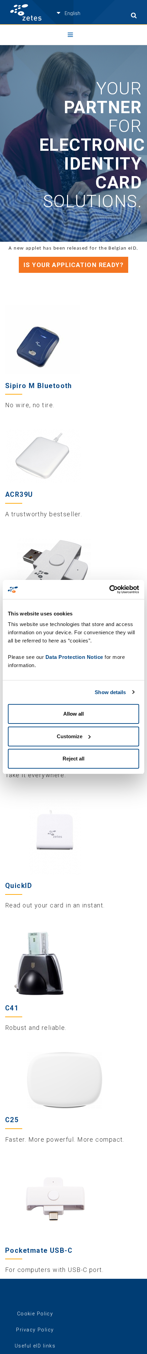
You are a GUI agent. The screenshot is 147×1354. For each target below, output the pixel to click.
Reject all (73, 758)
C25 (11, 1120)
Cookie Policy (35, 1314)
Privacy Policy (35, 1330)
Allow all (73, 714)
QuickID (18, 886)
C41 (11, 1008)
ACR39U (19, 495)
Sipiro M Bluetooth (38, 386)
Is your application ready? (73, 264)
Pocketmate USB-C (38, 1251)
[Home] (25, 13)
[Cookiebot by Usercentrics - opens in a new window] (109, 589)
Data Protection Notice (74, 657)
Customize (69, 736)
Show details (110, 692)
